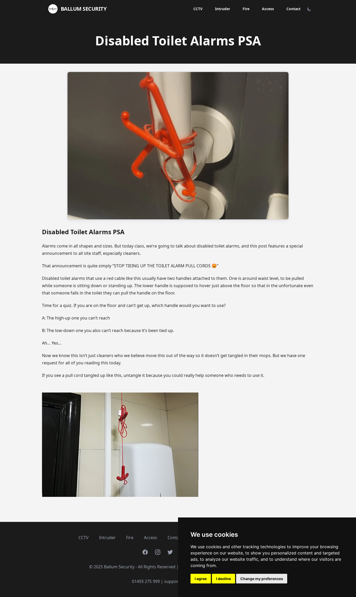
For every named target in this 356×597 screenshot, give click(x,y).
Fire (246, 8)
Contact (293, 8)
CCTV (197, 8)
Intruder (222, 8)
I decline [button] (223, 578)
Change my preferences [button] (261, 578)
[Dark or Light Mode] (309, 9)
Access (268, 8)
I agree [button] (201, 578)
